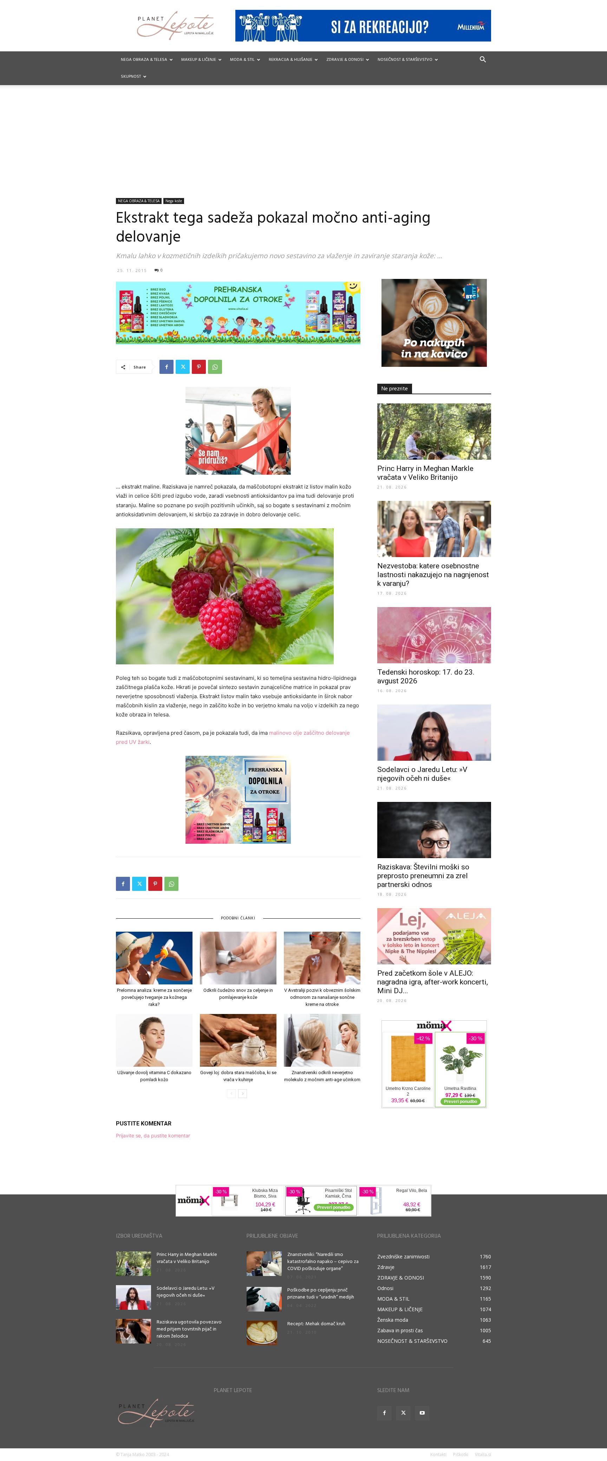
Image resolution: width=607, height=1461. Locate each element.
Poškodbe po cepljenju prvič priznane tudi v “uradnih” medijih (320, 1293)
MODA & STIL (242, 59)
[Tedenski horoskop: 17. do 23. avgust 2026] (434, 635)
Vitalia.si (483, 1454)
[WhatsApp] (215, 367)
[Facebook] (166, 367)
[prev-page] (231, 1093)
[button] (482, 60)
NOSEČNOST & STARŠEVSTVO (405, 59)
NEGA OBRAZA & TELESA (144, 59)
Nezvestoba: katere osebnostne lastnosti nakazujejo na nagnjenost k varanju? (433, 575)
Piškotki (460, 1454)
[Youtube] (422, 1413)
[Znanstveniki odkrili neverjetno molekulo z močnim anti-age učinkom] (322, 1040)
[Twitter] (183, 367)
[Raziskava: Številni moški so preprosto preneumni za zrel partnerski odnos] (434, 830)
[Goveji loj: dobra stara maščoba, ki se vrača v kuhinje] (238, 1040)
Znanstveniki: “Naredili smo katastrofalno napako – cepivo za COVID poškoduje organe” (323, 1262)
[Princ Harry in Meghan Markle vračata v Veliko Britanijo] (434, 431)
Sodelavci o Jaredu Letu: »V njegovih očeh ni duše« (422, 774)
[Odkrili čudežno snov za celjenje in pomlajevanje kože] (238, 958)
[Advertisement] (303, 145)
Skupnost (131, 76)
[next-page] (242, 1093)
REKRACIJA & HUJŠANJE (290, 59)
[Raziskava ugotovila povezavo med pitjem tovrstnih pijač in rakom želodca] (133, 1331)
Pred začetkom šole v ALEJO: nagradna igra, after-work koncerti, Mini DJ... (432, 982)
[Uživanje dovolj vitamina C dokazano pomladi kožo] (154, 1040)
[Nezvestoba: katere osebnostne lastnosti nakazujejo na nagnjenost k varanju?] (434, 529)
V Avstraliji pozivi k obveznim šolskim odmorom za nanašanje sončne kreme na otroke (322, 997)
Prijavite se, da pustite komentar (153, 1135)
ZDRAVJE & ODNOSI (345, 59)
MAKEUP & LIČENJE (198, 59)
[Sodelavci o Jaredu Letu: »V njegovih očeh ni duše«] (434, 732)
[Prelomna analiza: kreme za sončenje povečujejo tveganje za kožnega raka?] (154, 958)
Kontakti (438, 1454)
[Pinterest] (199, 367)
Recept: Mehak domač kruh (316, 1324)
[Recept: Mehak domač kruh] (262, 1333)
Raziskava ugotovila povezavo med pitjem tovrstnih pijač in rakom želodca (189, 1329)
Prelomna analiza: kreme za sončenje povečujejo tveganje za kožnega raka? (154, 997)
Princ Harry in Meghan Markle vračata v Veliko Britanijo (425, 472)
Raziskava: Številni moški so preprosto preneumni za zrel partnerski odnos (423, 876)
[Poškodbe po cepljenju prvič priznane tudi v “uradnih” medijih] (264, 1299)
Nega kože (173, 200)
